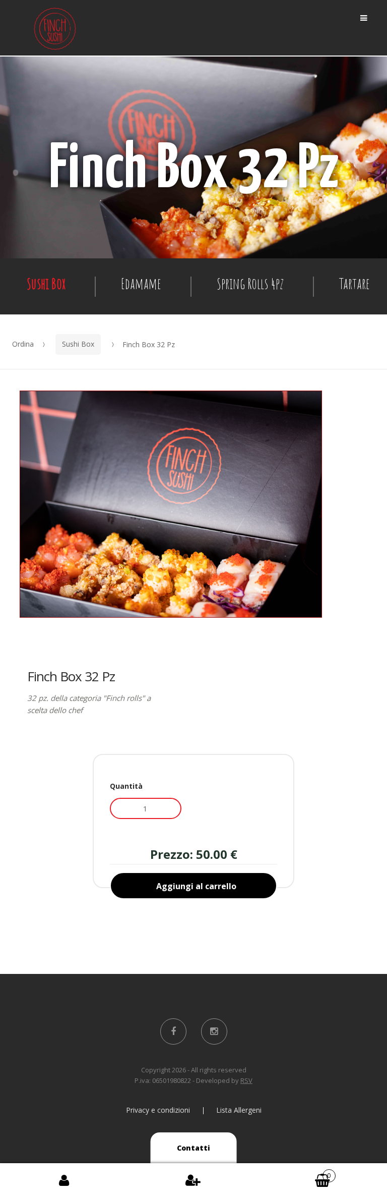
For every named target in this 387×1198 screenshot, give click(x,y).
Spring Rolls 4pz (250, 283)
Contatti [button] (193, 1148)
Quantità (126, 786)
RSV (246, 1080)
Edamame (141, 283)
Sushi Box (46, 283)
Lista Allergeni (239, 1110)
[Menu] (363, 18)
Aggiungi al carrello (196, 886)
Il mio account (64, 1181)
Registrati (193, 1181)
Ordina (23, 344)
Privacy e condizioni (158, 1110)
